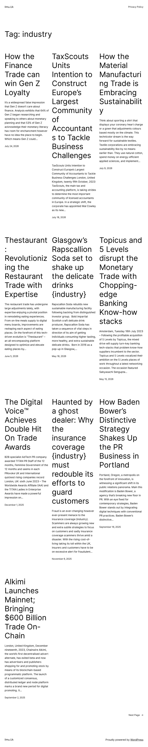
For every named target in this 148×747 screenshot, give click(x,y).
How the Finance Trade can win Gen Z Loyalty (22, 74)
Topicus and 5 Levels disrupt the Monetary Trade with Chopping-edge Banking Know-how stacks (120, 281)
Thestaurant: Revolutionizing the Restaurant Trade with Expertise (26, 267)
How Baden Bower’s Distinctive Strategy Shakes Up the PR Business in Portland (119, 434)
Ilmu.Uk (9, 6)
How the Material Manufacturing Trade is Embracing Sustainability (120, 83)
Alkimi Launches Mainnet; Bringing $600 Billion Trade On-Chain (25, 608)
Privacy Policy (135, 6)
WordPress (136, 739)
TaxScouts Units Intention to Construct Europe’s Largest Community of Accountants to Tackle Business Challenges (72, 106)
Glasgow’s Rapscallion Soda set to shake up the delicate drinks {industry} (73, 267)
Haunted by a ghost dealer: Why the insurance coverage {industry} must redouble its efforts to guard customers (73, 452)
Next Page (136, 715)
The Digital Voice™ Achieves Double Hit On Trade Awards (23, 425)
